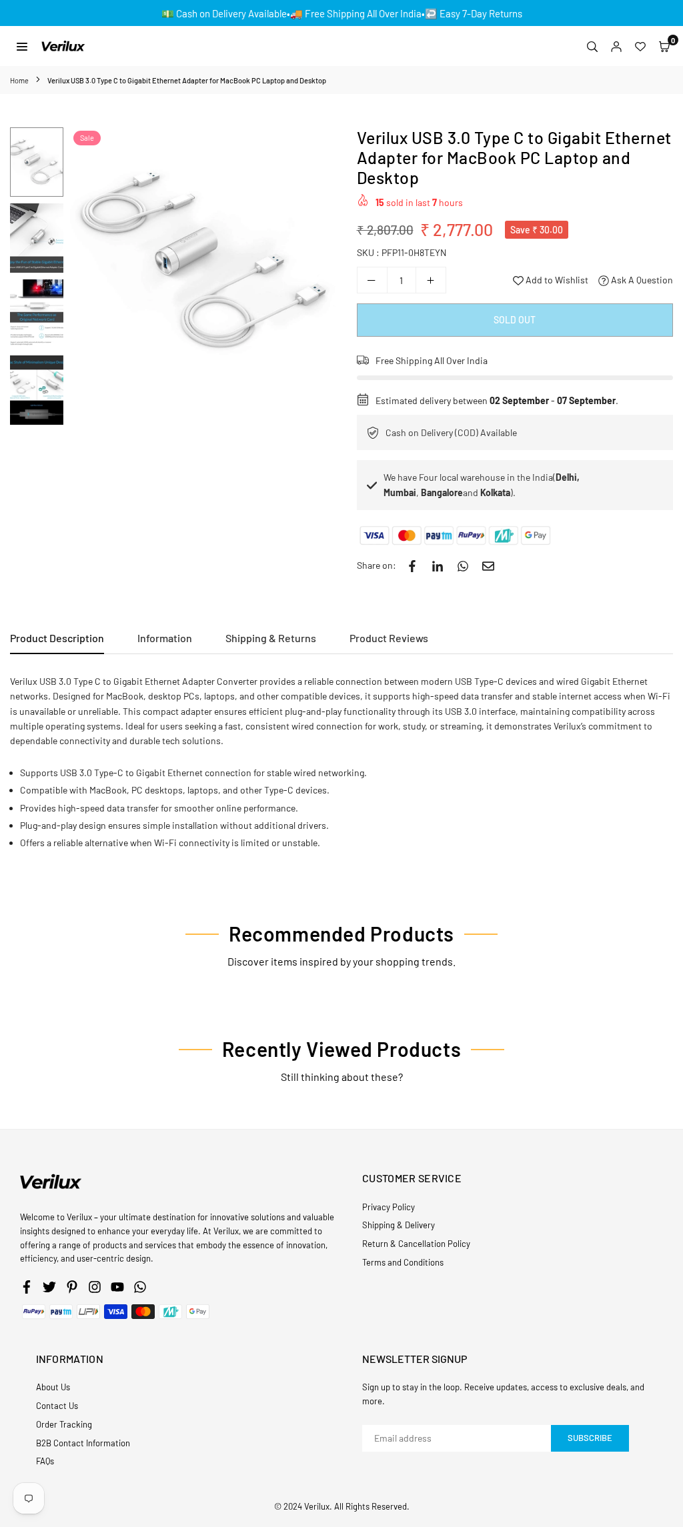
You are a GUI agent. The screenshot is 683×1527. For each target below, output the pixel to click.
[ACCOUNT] (616, 46)
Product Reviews (389, 637)
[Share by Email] (488, 565)
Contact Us (57, 1405)
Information (164, 637)
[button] (664, 46)
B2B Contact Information (83, 1443)
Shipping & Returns (270, 637)
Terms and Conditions (403, 1262)
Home (19, 80)
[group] (203, 260)
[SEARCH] (592, 46)
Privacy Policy (388, 1207)
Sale (87, 137)
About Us (53, 1387)
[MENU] (22, 45)
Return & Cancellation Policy (416, 1243)
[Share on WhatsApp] (463, 565)
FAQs (45, 1461)
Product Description (57, 637)
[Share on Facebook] (412, 565)
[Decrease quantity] (372, 280)
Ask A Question (641, 279)
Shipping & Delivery (398, 1225)
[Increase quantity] (431, 280)
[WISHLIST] (640, 46)
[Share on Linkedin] (437, 565)
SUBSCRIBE (590, 1437)
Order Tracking (64, 1424)
